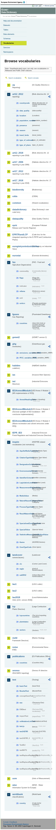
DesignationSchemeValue (26, 464)
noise (15, 647)
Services (6, 48)
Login (36, 5)
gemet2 (16, 337)
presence (23, 125)
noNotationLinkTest (26, 721)
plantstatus (24, 622)
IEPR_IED (17, 433)
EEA (14, 2)
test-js (22, 726)
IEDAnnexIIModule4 (22, 421)
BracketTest (24, 691)
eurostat (16, 255)
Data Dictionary (22, 16)
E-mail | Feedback (10, 822)
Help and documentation (12, 21)
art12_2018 (17, 153)
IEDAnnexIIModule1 (22, 391)
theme (22, 542)
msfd (14, 638)
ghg (14, 344)
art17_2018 (17, 180)
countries (23, 323)
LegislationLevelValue (26, 483)
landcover (17, 555)
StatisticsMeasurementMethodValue (26, 535)
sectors (22, 630)
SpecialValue (25, 530)
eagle (22, 569)
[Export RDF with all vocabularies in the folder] (49, 96)
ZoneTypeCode (26, 547)
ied (13, 381)
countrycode (25, 103)
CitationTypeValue (26, 458)
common (16, 203)
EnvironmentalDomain (26, 471)
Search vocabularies (14, 78)
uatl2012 (23, 575)
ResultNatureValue (26, 514)
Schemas (7, 39)
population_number (26, 121)
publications (18, 656)
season (22, 130)
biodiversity (18, 190)
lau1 (14, 584)
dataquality (17, 219)
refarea (22, 291)
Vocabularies (8, 43)
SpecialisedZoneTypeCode (26, 523)
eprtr (14, 225)
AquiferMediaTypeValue (26, 451)
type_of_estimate (26, 140)
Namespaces (8, 52)
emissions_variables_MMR (26, 353)
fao (13, 262)
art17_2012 (17, 171)
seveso (16, 670)
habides (16, 365)
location (23, 116)
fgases (15, 314)
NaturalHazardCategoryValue (26, 501)
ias (13, 375)
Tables (5, 30)
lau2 (14, 591)
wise (14, 785)
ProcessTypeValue (26, 507)
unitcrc (22, 303)
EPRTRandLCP (20, 234)
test (14, 680)
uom (14, 778)
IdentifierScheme (26, 478)
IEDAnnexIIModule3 (22, 409)
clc (21, 564)
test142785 (24, 731)
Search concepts (33, 78)
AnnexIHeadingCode (26, 400)
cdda (14, 196)
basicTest (23, 686)
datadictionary (19, 209)
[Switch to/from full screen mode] (40, 6)
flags (21, 278)
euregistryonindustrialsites (22, 246)
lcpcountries (25, 616)
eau (21, 703)
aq (13, 85)
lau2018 (16, 597)
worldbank (17, 794)
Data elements (8, 34)
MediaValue (24, 496)
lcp (13, 606)
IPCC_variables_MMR (26, 358)
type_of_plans (25, 145)
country (23, 803)
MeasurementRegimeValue (26, 488)
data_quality (24, 111)
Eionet (13, 16)
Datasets (6, 25)
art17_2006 (17, 162)
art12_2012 (17, 94)
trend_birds (24, 135)
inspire (15, 442)
